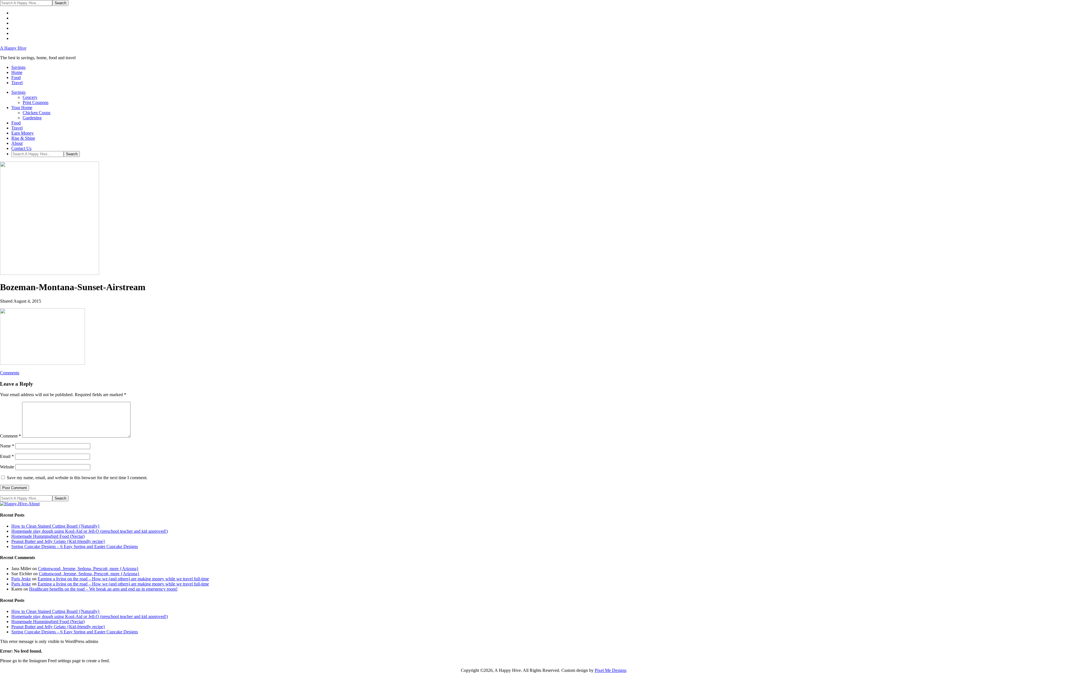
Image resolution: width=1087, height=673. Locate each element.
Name (7, 445)
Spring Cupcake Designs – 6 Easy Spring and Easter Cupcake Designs (74, 546)
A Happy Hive (13, 48)
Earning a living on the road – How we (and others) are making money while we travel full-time (123, 578)
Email (7, 456)
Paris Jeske (21, 578)
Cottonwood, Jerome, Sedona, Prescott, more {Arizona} (88, 568)
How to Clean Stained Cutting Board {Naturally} (55, 526)
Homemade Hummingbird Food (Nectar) (48, 536)
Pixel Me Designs (610, 670)
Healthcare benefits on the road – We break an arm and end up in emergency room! (103, 589)
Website (7, 466)
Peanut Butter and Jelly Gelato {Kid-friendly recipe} (58, 541)
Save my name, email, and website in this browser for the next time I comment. (77, 477)
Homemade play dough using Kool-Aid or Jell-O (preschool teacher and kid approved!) (89, 531)
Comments (9, 372)
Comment (10, 436)
